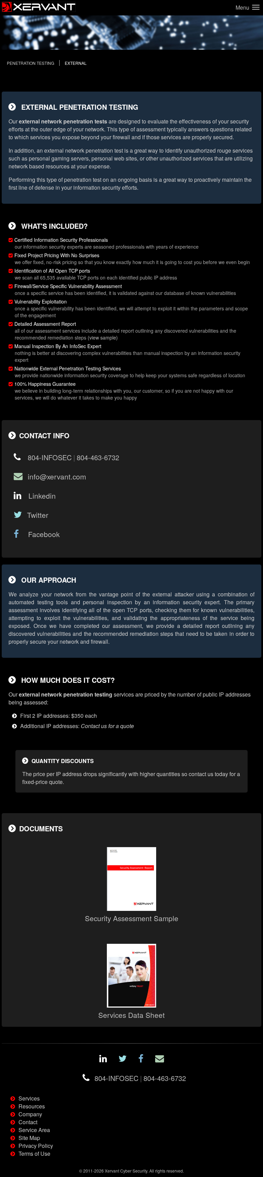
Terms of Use (34, 1153)
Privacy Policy (35, 1146)
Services (29, 1098)
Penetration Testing (30, 63)
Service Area (34, 1130)
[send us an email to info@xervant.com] (159, 1059)
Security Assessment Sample (131, 918)
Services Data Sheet (131, 1015)
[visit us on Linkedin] (103, 1059)
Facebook (42, 534)
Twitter (37, 515)
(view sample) (103, 337)
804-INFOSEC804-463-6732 (72, 457)
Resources (31, 1106)
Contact (27, 1122)
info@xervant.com (57, 476)
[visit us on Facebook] (141, 1059)
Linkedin (41, 495)
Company (30, 1114)
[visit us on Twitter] (122, 1059)
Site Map (29, 1138)
